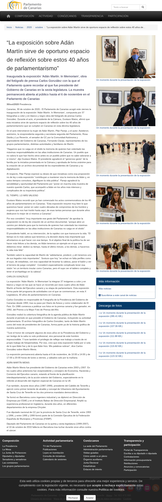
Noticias (19, 27)
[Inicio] (8, 16)
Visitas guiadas (90, 452)
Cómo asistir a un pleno (95, 456)
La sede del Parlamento (95, 446)
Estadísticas (89, 466)
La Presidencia (9, 446)
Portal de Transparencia (136, 450)
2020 (29, 27)
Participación (118, 16)
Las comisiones (10, 462)
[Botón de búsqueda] (143, 7)
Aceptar (90, 497)
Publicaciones (50, 449)
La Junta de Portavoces (14, 452)
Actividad (46, 16)
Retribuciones (131, 463)
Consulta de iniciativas (54, 456)
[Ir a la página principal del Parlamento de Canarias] (25, 5)
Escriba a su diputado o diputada (140, 453)
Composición (24, 16)
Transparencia (92, 16)
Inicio (9, 27)
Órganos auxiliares (92, 459)
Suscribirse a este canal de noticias (119, 295)
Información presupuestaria (137, 460)
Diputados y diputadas (13, 456)
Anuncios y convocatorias (136, 466)
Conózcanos (67, 16)
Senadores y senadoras (14, 459)
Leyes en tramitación (53, 452)
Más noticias (105, 288)
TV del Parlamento (52, 446)
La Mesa (6, 449)
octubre (39, 27)
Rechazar (73, 497)
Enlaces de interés (92, 469)
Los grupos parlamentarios (15, 466)
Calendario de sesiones (54, 459)
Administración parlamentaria (98, 449)
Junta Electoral (90, 462)
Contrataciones (131, 456)
